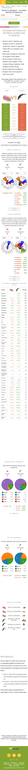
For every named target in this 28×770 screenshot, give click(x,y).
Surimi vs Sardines (14, 615)
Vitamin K (15, 279)
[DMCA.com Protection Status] (14, 749)
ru (14, 759)
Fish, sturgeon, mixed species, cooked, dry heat (15, 81)
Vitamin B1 (3, 330)
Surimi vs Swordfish (14, 607)
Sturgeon (10, 7)
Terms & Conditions (18, 764)
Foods (7, 6)
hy (17, 759)
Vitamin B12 (4, 300)
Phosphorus (14, 209)
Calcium (3, 357)
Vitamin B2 (3, 332)
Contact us (14, 762)
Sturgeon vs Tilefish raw (14, 628)
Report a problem (14, 765)
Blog (21, 2)
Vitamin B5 (3, 310)
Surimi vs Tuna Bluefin (14, 611)
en (11, 759)
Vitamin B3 (3, 298)
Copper (2, 350)
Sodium (3, 340)
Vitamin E (14, 278)
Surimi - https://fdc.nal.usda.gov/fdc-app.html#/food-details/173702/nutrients (15, 676)
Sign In (9, 2)
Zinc (2, 353)
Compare (24, 6)
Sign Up (15, 2)
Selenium (3, 305)
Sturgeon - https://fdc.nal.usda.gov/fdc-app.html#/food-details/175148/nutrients (15, 684)
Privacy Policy (8, 764)
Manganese (3, 360)
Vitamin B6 (3, 312)
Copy (18, 142)
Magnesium (14, 208)
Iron (2, 319)
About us (6, 762)
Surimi (18, 6)
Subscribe (21, 762)
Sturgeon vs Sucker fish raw (14, 619)
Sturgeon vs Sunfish (14, 624)
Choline (3, 315)
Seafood (13, 6)
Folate (2, 335)
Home (2, 6)
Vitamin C (15, 276)
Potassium (3, 324)
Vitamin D (3, 293)
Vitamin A (3, 303)
